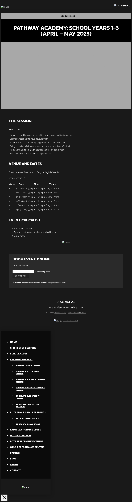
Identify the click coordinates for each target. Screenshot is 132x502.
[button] (122, 7)
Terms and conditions (77, 313)
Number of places (42, 272)
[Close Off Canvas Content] (4, 498)
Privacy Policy (60, 313)
